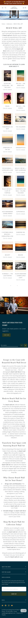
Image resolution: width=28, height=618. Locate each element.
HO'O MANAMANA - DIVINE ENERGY (7, 212)
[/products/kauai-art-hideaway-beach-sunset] (7, 181)
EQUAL (7, 106)
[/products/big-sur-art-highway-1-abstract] (7, 139)
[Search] (5, 7)
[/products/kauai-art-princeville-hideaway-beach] (20, 98)
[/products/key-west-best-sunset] (7, 98)
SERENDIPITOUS (20, 147)
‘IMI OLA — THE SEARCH (20, 107)
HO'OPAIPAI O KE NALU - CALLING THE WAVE (21, 191)
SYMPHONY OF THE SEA (7, 148)
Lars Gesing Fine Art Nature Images (15, 609)
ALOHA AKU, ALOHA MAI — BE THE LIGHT (7, 85)
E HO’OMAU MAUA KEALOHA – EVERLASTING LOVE (7, 234)
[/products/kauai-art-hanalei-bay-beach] (7, 266)
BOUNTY (7, 255)
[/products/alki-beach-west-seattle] (7, 119)
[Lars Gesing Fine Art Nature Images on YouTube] (12, 605)
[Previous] (10, 285)
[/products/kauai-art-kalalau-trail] (20, 181)
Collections (9, 24)
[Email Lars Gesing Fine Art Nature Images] (3, 605)
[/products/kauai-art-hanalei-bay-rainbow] (7, 224)
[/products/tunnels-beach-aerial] (20, 160)
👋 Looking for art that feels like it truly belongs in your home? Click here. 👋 (14, 2)
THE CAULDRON (20, 127)
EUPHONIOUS (20, 211)
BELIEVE (20, 255)
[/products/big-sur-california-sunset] (20, 247)
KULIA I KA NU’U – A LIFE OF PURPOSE (7, 191)
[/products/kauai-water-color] (20, 75)
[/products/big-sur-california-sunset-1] (20, 139)
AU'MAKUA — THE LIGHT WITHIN (7, 275)
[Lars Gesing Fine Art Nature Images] (14, 7)
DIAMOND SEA (20, 232)
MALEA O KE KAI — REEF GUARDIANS (20, 169)
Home (3, 24)
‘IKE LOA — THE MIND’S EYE (20, 84)
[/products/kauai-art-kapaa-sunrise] (20, 266)
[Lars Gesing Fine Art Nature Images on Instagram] (9, 605)
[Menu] (2, 7)
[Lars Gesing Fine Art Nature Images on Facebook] (6, 605)
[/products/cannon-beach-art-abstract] (20, 224)
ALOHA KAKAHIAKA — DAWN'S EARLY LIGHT (20, 275)
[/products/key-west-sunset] (7, 247)
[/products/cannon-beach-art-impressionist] (20, 203)
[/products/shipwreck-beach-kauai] (7, 75)
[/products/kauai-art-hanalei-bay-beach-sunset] (7, 160)
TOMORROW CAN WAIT (7, 128)
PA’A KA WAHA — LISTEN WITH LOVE (7, 169)
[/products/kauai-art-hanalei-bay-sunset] (7, 203)
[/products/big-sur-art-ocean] (20, 119)
